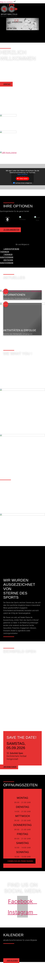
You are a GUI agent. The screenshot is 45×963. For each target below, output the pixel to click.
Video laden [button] (23, 178)
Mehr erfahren (22, 174)
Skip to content (6, 2)
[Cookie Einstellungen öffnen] (4, 960)
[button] (43, 33)
